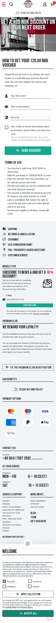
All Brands (34, 504)
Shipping (12, 229)
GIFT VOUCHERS (38, 521)
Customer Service (18, 255)
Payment (6, 501)
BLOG (33, 513)
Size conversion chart (20, 244)
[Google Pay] (11, 433)
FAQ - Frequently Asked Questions (26, 250)
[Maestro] (28, 411)
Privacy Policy (26, 607)
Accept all (30, 613)
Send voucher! (31, 151)
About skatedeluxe (38, 501)
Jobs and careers (37, 507)
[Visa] (45, 411)
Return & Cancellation (11, 507)
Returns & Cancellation (21, 234)
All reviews (6, 516)
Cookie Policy (11, 607)
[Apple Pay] (45, 422)
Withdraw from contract (13, 537)
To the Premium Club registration (30, 367)
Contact (5, 531)
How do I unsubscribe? (41, 313)
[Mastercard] (11, 411)
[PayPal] (28, 422)
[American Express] (11, 422)
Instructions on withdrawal (13, 510)
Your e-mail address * (21, 106)
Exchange (13, 239)
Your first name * (19, 95)
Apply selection (30, 594)
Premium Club (10, 321)
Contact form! (37, 459)
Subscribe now (29, 305)
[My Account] (45, 4)
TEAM (33, 517)
